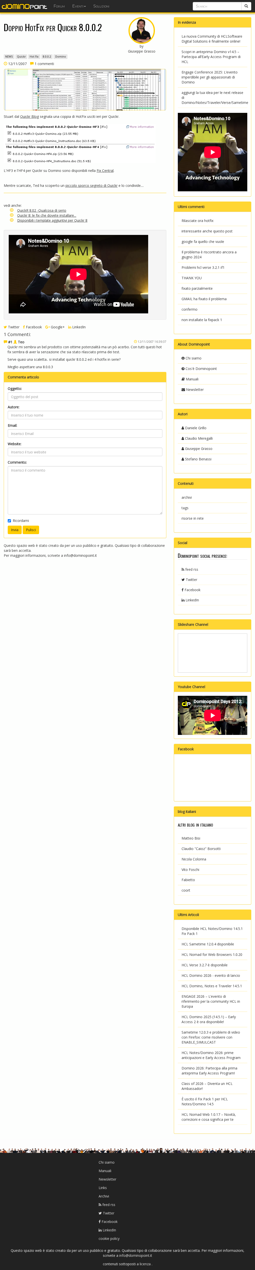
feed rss (191, 569)
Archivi (104, 1196)
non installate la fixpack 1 (202, 319)
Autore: (13, 407)
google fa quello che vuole (203, 241)
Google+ (57, 327)
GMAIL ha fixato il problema (204, 298)
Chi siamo (193, 358)
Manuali (191, 379)
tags (185, 507)
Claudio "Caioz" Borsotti (201, 848)
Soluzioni (101, 6)
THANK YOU (192, 278)
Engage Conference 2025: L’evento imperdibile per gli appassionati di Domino (210, 77)
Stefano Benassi (197, 459)
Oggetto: (15, 388)
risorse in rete (193, 518)
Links (103, 1187)
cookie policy (109, 1238)
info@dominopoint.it (80, 555)
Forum (59, 6)
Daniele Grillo (195, 427)
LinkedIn (78, 327)
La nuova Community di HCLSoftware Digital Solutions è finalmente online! (212, 39)
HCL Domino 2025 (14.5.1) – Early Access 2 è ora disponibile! (209, 1019)
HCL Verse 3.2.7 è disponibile (205, 965)
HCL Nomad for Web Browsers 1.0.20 (212, 954)
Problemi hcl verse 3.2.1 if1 (203, 267)
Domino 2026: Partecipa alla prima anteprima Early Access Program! (209, 1070)
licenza (146, 1264)
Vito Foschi (190, 869)
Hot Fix (34, 56)
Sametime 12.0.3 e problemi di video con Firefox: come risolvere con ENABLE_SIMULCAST (211, 1037)
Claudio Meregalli (198, 438)
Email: (12, 425)
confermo (189, 309)
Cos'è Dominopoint (201, 368)
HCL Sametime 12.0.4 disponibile (208, 944)
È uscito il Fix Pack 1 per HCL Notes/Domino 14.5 (205, 1101)
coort (186, 890)
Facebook (33, 327)
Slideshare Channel (193, 624)
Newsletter (194, 389)
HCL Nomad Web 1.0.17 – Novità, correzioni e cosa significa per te (209, 1117)
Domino (60, 56)
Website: (14, 443)
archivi (187, 497)
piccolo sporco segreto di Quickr (91, 185)
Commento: (17, 462)
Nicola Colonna (194, 859)
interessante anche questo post (207, 231)
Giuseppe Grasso (198, 448)
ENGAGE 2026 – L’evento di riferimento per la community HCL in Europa (211, 1001)
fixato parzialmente (197, 288)
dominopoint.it (25, 6)
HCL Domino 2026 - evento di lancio (211, 975)
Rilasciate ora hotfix (197, 220)
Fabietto (188, 879)
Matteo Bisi (191, 838)
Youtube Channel (191, 686)
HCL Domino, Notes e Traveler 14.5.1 (212, 986)
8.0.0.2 (47, 56)
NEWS (9, 56)
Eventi (77, 6)
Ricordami (21, 520)
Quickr (21, 56)
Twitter (13, 327)
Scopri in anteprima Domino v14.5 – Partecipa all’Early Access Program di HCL (211, 56)
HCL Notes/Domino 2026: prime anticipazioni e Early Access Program (211, 1055)
